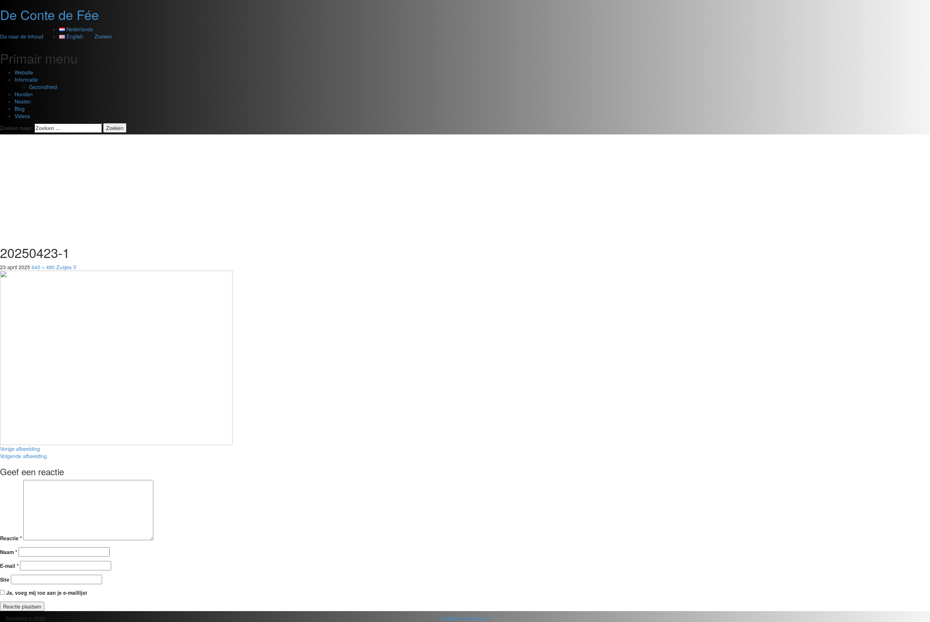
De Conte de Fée (49, 14)
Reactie (11, 538)
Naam (8, 552)
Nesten (23, 101)
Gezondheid (43, 86)
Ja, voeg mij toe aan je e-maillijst (46, 592)
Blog (20, 108)
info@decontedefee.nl (465, 618)
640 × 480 (43, 267)
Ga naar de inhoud (21, 36)
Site (4, 579)
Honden (24, 94)
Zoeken (103, 36)
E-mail (9, 565)
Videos (22, 116)
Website (24, 72)
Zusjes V (66, 267)
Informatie (26, 79)
